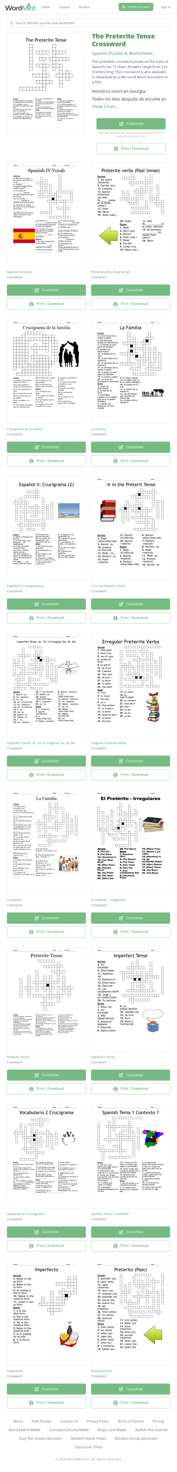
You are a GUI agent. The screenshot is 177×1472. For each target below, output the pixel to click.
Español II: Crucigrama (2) (25, 586)
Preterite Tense (18, 1057)
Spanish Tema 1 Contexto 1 (110, 1214)
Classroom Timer (89, 1447)
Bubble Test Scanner (151, 1429)
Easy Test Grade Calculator (40, 1438)
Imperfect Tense (103, 1057)
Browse (84, 7)
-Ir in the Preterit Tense (108, 586)
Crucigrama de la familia (25, 429)
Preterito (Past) (101, 1371)
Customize (135, 123)
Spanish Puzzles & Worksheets (122, 53)
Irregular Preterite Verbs (108, 743)
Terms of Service (130, 1421)
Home (46, 7)
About (18, 1421)
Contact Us (69, 1421)
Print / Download (134, 148)
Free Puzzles (42, 1421)
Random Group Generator (136, 1438)
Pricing (158, 1421)
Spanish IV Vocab (19, 272)
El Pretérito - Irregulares (108, 900)
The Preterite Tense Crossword (123, 40)
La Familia (98, 429)
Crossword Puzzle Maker (69, 1429)
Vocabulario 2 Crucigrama (25, 1214)
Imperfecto (15, 1371)
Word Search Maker (25, 1429)
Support (64, 7)
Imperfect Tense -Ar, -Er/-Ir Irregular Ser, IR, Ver (41, 743)
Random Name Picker (88, 1438)
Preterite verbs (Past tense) (110, 272)
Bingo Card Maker (112, 1429)
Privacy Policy (98, 1421)
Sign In (166, 7)
